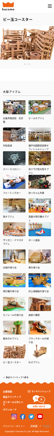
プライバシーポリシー (14, 426)
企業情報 (7, 391)
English (47, 426)
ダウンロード (9, 410)
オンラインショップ (41, 391)
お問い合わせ (39, 406)
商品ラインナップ (12, 397)
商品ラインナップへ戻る (17, 377)
